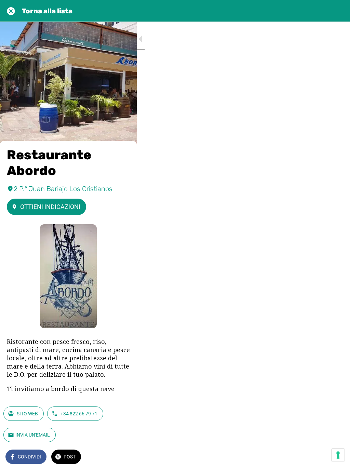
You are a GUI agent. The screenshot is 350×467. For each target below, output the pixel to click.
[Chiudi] (11, 11)
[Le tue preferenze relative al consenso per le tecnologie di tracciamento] (338, 455)
